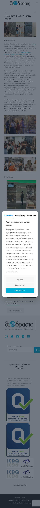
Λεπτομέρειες (20, 215)
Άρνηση (20, 279)
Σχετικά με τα (31, 215)
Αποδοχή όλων (20, 290)
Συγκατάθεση (8, 215)
